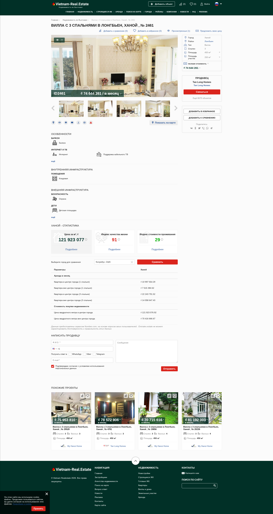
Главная (98, 473)
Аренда (141, 497)
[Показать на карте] (53, 122)
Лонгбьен (209, 41)
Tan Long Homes (202, 85)
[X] (199, 128)
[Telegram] (211, 128)
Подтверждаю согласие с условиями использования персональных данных (79, 367)
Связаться (202, 92)
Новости (98, 493)
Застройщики (101, 477)
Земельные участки (147, 493)
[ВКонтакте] (191, 128)
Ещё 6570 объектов (202, 98)
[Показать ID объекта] (84, 122)
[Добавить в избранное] (87, 396)
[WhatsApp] (207, 128)
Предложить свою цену (211, 31)
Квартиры (142, 485)
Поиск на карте (102, 485)
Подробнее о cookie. (22, 504)
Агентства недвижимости (106, 481)
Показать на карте (165, 122)
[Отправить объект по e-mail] (72, 122)
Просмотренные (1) (181, 31)
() (184, 4)
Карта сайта (100, 505)
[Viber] (203, 128)
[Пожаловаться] (91, 122)
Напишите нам (192, 473)
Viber (88, 354)
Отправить (169, 369)
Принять (38, 508)
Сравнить (157, 262)
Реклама (99, 497)
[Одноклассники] (195, 128)
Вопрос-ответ (101, 489)
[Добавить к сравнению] (82, 396)
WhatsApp (76, 354)
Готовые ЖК (143, 481)
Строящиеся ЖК (146, 477)
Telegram (100, 354)
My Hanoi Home (74, 446)
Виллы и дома (144, 489)
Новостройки (144, 473)
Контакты (99, 501)
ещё (53, 161)
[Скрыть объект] (59, 122)
